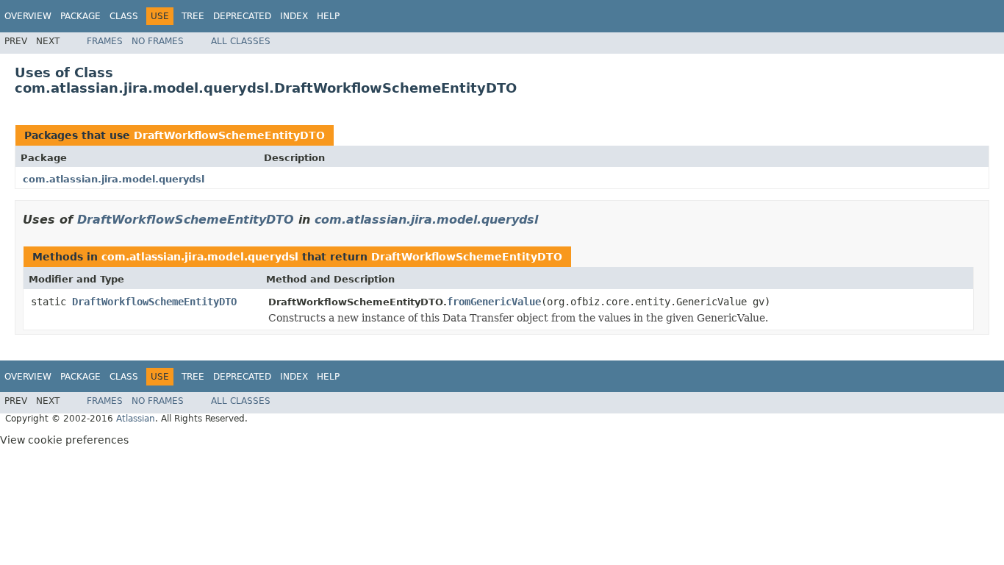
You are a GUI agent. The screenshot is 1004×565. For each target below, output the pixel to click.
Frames (105, 41)
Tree (193, 16)
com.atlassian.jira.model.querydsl (113, 179)
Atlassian (135, 418)
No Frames (158, 41)
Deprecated (242, 16)
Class (124, 16)
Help (328, 16)
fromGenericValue (494, 302)
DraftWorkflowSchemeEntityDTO (229, 135)
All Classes (240, 41)
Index (294, 16)
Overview (27, 16)
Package (80, 16)
